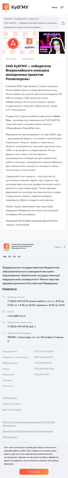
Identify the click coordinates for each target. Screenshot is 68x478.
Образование (10, 362)
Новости (33, 18)
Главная (8, 18)
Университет (20, 18)
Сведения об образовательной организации (27, 431)
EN (9, 256)
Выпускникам (11, 409)
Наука (6, 368)
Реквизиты (9, 288)
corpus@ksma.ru (16, 315)
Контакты (8, 385)
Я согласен (34, 471)
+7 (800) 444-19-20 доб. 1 (21, 326)
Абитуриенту (9, 436)
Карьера (7, 380)
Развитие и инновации (15, 357)
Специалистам (44, 368)
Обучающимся (43, 357)
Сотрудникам (43, 362)
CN (14, 256)
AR (19, 256)
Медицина (8, 374)
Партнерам (9, 398)
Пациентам (41, 374)
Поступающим (44, 351)
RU (4, 256)
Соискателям (11, 404)
